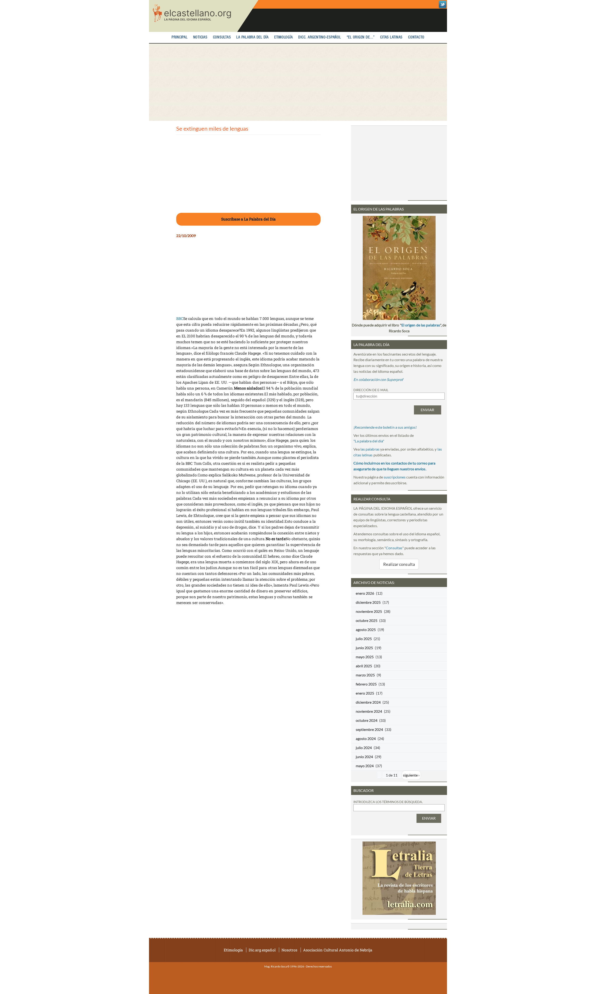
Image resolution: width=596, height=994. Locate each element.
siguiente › (411, 775)
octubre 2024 (366, 720)
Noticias (200, 37)
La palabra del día (252, 37)
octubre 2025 (366, 620)
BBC (179, 318)
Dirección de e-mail (370, 390)
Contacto (416, 37)
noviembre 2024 (369, 711)
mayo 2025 (365, 657)
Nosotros (289, 949)
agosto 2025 (366, 629)
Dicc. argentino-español (319, 37)
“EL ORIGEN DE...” (361, 37)
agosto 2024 (366, 738)
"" (368, 441)
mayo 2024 (365, 765)
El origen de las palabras (420, 325)
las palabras (369, 449)
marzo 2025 (365, 675)
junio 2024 (364, 756)
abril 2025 (364, 666)
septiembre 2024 (369, 729)
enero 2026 (365, 593)
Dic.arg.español (262, 949)
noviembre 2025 (369, 611)
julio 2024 (364, 747)
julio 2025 (364, 638)
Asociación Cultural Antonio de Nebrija (337, 949)
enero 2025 (365, 693)
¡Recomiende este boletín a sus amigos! (385, 427)
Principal (180, 37)
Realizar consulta (399, 564)
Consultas (222, 37)
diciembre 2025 (368, 602)
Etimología (283, 37)
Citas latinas (391, 37)
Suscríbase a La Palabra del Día (248, 219)
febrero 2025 (366, 684)
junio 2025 (364, 647)
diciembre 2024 (368, 702)
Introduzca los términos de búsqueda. (388, 802)
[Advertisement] (298, 82)
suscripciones (395, 477)
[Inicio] (203, 16)
